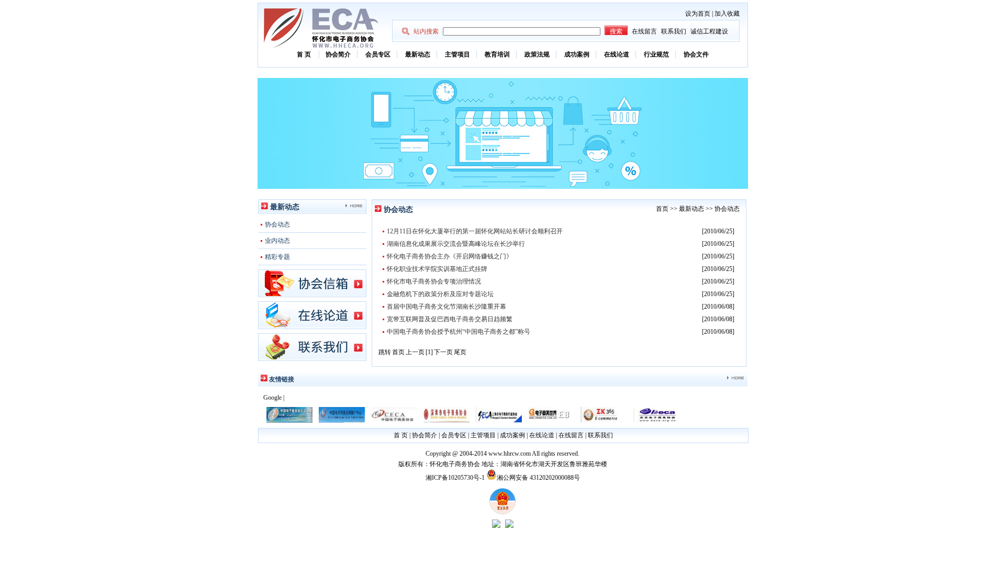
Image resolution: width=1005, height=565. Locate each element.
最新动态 (417, 54)
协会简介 (338, 54)
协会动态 (277, 224)
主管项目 (457, 54)
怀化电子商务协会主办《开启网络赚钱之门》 (449, 256)
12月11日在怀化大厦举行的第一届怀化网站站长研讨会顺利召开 (475, 231)
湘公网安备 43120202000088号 (538, 477)
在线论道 (616, 54)
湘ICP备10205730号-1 (455, 477)
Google (272, 397)
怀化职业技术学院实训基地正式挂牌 (437, 269)
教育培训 (497, 54)
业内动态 (277, 240)
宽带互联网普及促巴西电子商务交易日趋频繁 (449, 319)
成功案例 (576, 54)
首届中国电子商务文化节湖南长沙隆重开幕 (446, 306)
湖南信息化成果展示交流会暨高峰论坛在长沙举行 (456, 243)
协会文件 (696, 54)
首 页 (304, 54)
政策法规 (537, 54)
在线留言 (644, 31)
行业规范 (656, 54)
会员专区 (377, 54)
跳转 (384, 352)
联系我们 (673, 31)
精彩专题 (277, 257)
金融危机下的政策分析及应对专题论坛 (440, 294)
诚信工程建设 (709, 31)
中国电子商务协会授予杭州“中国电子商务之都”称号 (458, 331)
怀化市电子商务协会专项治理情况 (434, 281)
